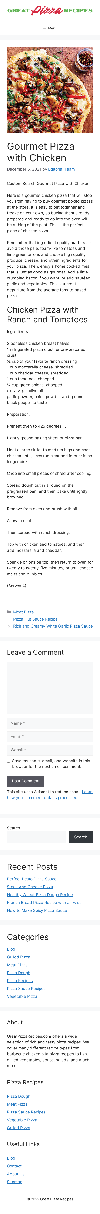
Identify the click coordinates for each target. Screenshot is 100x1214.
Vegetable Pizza (22, 996)
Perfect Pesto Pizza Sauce (32, 879)
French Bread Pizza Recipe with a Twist (44, 902)
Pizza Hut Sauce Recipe (35, 619)
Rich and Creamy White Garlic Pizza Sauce (53, 626)
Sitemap (14, 1181)
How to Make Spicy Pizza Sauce (37, 910)
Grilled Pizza (18, 957)
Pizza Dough (18, 972)
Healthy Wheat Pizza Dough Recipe (40, 894)
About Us (16, 1174)
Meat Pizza (23, 612)
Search (13, 828)
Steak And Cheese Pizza (30, 886)
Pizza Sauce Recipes (26, 988)
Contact (14, 1166)
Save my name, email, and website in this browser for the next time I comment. (51, 763)
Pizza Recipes (20, 980)
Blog (11, 949)
